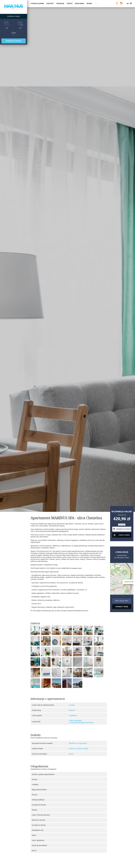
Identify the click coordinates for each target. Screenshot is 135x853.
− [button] (112, 568)
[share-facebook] (116, 3)
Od (7, 28)
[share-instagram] (121, 3)
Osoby (13, 33)
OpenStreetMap (122, 594)
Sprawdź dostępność (13, 41)
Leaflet (114, 594)
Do (20, 28)
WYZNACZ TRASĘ (121, 607)
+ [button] (112, 565)
